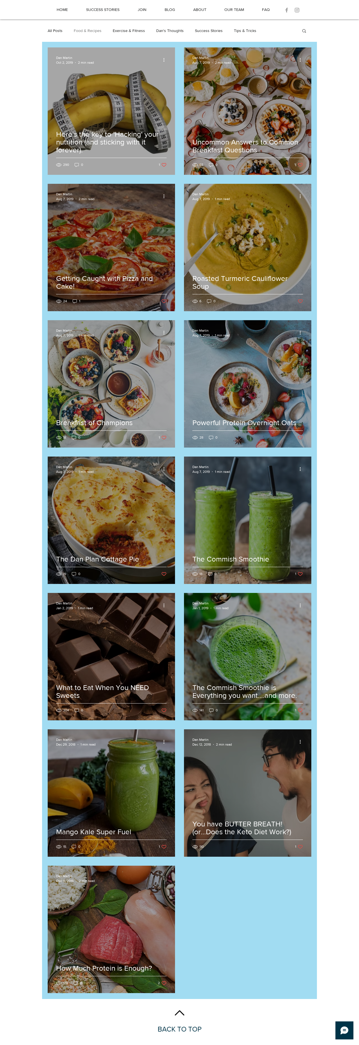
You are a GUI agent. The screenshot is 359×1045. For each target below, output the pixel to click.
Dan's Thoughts (170, 30)
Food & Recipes (88, 30)
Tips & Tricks (245, 30)
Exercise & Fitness (129, 30)
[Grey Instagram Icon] (297, 10)
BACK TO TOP (180, 1029)
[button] (304, 31)
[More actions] (165, 59)
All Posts (55, 30)
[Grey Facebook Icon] (287, 10)
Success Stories (209, 30)
